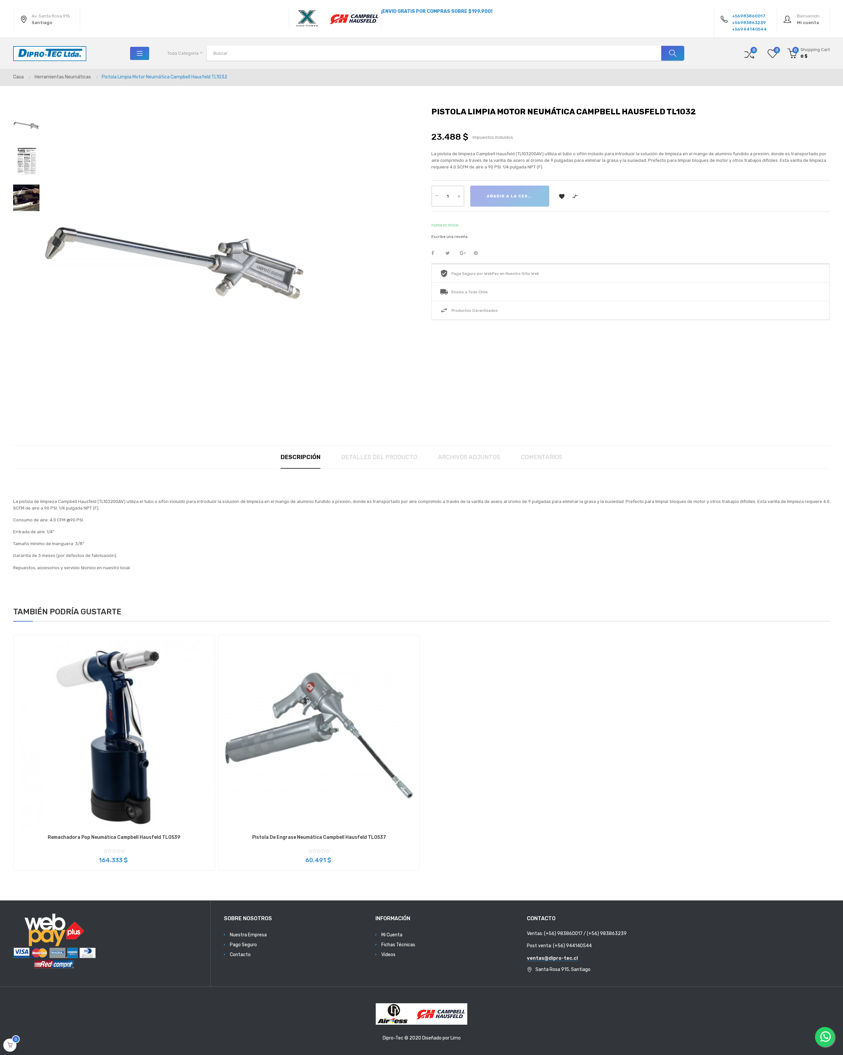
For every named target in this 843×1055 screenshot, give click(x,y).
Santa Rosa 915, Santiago (562, 969)
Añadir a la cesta (510, 196)
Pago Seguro (243, 945)
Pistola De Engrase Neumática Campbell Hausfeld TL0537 (319, 837)
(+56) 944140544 (572, 946)
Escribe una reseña (449, 236)
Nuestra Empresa (248, 935)
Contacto (240, 954)
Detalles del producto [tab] (379, 457)
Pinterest (479, 253)
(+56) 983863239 (607, 933)
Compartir (436, 253)
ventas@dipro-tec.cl (552, 958)
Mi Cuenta (391, 935)
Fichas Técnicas (398, 945)
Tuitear (450, 253)
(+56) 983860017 (563, 933)
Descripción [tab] (300, 457)
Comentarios (541, 457)
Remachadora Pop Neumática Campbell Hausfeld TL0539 (114, 837)
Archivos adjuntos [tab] (469, 457)
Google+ (465, 253)
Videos (388, 954)
